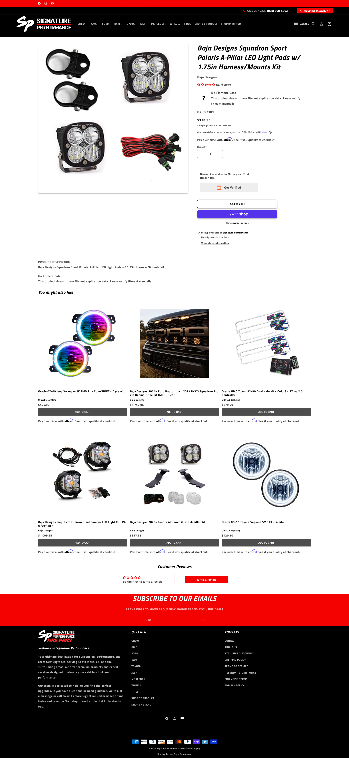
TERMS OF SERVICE (236, 666)
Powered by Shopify (190, 748)
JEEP (134, 672)
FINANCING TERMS (236, 679)
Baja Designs (137, 400)
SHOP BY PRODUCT (142, 698)
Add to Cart (83, 412)
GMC (134, 647)
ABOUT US (231, 647)
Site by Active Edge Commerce (174, 754)
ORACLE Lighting (47, 400)
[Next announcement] (228, 3)
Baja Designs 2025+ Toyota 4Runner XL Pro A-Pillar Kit (167, 522)
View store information (215, 243)
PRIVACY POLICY (234, 685)
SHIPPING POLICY (235, 660)
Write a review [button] (206, 579)
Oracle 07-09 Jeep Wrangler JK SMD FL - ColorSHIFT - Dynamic (81, 391)
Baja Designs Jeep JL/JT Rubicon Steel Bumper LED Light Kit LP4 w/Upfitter (82, 523)
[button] (82, 24)
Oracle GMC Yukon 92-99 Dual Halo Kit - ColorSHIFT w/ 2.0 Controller (262, 393)
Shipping (202, 125)
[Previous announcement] (121, 3)
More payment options (237, 223)
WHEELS (136, 685)
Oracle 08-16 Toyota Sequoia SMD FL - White (253, 522)
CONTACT (230, 640)
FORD (134, 653)
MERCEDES (138, 679)
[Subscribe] (203, 620)
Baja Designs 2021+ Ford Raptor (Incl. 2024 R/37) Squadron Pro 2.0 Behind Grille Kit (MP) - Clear (174, 393)
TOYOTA (136, 666)
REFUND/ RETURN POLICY (240, 672)
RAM (134, 660)
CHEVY (135, 640)
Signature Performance (168, 748)
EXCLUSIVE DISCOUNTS (239, 653)
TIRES (135, 692)
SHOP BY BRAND (141, 704)
